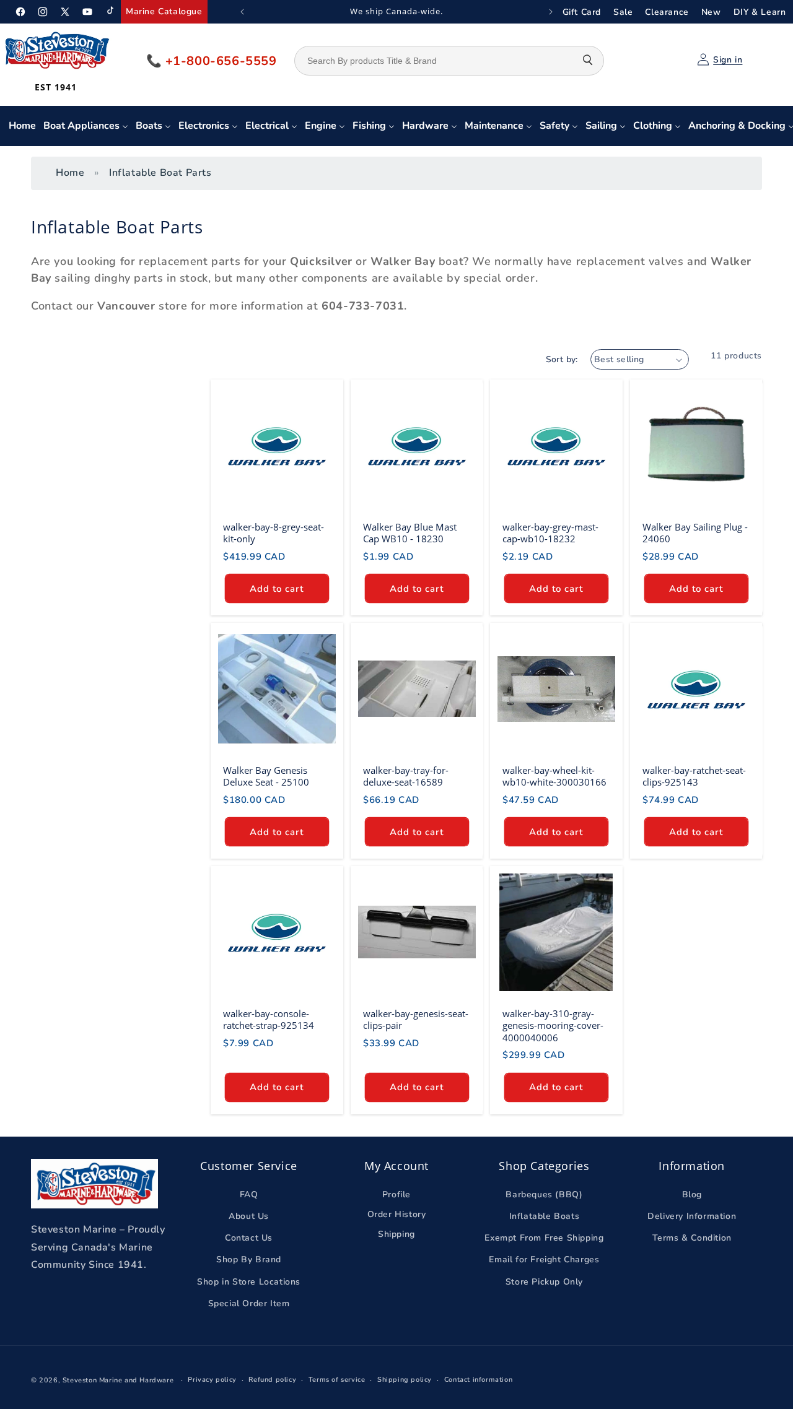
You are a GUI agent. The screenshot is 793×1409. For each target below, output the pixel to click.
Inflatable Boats (544, 1216)
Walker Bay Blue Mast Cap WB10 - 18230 (410, 533)
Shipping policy (404, 1379)
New (711, 12)
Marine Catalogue (164, 11)
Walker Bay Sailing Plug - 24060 (695, 533)
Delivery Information (691, 1216)
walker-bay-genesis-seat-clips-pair (415, 1020)
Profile (396, 1194)
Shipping (396, 1235)
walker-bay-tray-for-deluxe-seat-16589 (406, 777)
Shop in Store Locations (248, 1282)
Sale (623, 12)
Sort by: (562, 359)
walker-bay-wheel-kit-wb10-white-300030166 (554, 777)
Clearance (666, 12)
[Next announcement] (550, 12)
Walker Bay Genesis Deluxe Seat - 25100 (266, 777)
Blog (692, 1194)
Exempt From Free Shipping (543, 1238)
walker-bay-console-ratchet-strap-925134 (268, 1020)
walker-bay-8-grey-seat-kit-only (273, 533)
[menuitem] (22, 126)
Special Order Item (249, 1303)
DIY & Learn (760, 12)
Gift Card (582, 12)
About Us (249, 1216)
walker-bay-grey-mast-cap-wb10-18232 (550, 533)
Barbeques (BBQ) (544, 1194)
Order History (396, 1214)
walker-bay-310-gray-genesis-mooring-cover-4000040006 (552, 1026)
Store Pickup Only (544, 1282)
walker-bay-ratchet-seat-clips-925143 (694, 777)
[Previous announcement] (242, 12)
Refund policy (272, 1379)
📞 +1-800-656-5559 (211, 61)
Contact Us (249, 1238)
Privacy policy (212, 1379)
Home (70, 173)
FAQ (249, 1194)
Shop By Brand (248, 1260)
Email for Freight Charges (544, 1260)
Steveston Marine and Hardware (118, 1380)
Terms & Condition (692, 1238)
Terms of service (337, 1379)
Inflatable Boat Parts (160, 173)
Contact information (478, 1379)
